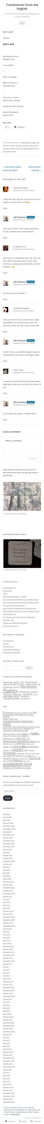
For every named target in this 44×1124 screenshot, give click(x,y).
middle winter (30, 744)
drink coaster (7, 728)
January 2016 (7, 1020)
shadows (27, 753)
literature (23, 741)
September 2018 (9, 926)
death (19, 726)
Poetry (33, 142)
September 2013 (9, 1102)
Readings (17, 694)
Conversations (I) (9, 588)
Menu (22, 23)
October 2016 (8, 993)
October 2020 (8, 858)
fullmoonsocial (20, 730)
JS (24, 738)
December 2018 (8, 917)
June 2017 (6, 970)
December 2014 (8, 1058)
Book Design (32, 682)
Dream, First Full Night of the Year (15, 623)
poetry (13, 148)
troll (28, 761)
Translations (24, 696)
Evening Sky (7, 591)
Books (21, 684)
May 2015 (6, 1043)
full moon (7, 730)
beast (30, 713)
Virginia (19, 766)
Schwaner (9, 753)
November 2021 (9, 846)
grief (29, 734)
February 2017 (8, 981)
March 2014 (7, 1084)
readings (31, 750)
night (11, 747)
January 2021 (7, 855)
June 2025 (6, 820)
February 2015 (8, 1052)
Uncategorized (11, 698)
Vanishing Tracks (9, 766)
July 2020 (6, 867)
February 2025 (8, 823)
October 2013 (8, 1099)
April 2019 (6, 908)
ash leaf (18, 145)
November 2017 (9, 955)
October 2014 (8, 1064)
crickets (14, 727)
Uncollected (25, 698)
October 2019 (8, 890)
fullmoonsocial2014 (10, 734)
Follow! (7, 798)
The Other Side (8, 620)
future (19, 734)
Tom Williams (14, 760)
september (21, 753)
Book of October (10, 684)
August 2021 (7, 849)
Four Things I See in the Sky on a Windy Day (19, 617)
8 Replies (6, 38)
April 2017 (6, 975)
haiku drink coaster (10, 736)
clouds (15, 719)
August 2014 (7, 1069)
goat (24, 733)
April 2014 (6, 1081)
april (15, 713)
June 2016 (6, 1005)
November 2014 (9, 1061)
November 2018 (9, 920)
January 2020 (7, 884)
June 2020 (6, 870)
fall (33, 728)
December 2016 (8, 987)
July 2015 (6, 1037)
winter (28, 768)
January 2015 (7, 1055)
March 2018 (7, 943)
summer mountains (18, 759)
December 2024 (8, 826)
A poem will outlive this (11, 649)
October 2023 (8, 837)
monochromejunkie (21, 308)
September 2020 (9, 861)
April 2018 (6, 940)
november (33, 746)
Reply (5, 208)
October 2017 (8, 958)
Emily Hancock (18, 728)
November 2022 (9, 843)
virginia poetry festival (12, 768)
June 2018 (6, 934)
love (32, 741)
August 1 (6, 643)
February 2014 (8, 1087)
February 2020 (8, 882)
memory (20, 743)
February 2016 (8, 1017)
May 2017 (6, 973)
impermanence (9, 739)
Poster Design (24, 691)
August (20, 713)
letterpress (9, 741)
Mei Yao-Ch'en (11, 744)
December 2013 (8, 1093)
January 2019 (7, 914)
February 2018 (8, 946)
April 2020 (6, 876)
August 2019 (7, 896)
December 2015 (8, 1022)
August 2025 (7, 817)
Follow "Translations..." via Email (16, 776)
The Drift (19, 148)
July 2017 (6, 967)
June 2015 (6, 1040)
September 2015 (9, 1031)
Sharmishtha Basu (20, 188)
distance (31, 727)
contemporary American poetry (18, 722)
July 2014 (6, 1072)
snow (5, 756)
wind (23, 768)
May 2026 (6, 814)
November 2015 (9, 1025)
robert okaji (18, 370)
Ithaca (18, 738)
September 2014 (9, 1067)
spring (11, 755)
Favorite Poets (31, 684)
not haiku (6, 148)
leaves (28, 739)
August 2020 (7, 864)
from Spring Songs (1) (11, 626)
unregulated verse (30, 148)
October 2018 (8, 923)
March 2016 (7, 1014)
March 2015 (7, 1049)
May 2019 (6, 905)
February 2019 (8, 911)
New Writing (25, 142)
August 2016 (7, 999)
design (25, 727)
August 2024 (7, 832)
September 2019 (9, 893)
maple (37, 741)
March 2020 (7, 879)
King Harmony (8, 641)
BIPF (23, 682)
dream (37, 727)
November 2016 (9, 990)
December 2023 (8, 835)
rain (26, 750)
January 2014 (7, 1090)
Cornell (7, 726)
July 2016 (6, 1002)
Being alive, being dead (11, 652)
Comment (32, 458)
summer (7, 758)
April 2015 (6, 1046)
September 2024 (9, 829)
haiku (31, 145)
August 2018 (7, 929)
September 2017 (9, 961)
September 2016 (9, 996)
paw (10, 750)
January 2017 (7, 984)
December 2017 (8, 952)
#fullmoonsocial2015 (11, 682)
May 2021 (6, 852)
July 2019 (6, 899)
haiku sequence (23, 736)
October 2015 (8, 1028)
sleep (37, 753)
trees (24, 761)
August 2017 (7, 964)
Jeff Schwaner (19, 217)
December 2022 (8, 840)
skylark (33, 753)
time (4, 761)
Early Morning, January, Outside (14, 596)
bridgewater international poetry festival (18, 715)
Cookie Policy (15, 1114)
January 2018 (7, 949)
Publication (7, 694)
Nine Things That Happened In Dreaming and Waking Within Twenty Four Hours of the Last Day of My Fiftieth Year (21, 611)
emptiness (27, 728)
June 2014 (6, 1075)
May (4, 744)
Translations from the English (22, 7)
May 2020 (6, 873)
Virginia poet (26, 766)
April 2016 (6, 1011)
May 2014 (6, 1078)
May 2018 (6, 937)
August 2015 (7, 1034)
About (5, 594)
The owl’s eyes (8, 646)
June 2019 (6, 902)
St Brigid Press (19, 246)
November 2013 (9, 1096)
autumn (25, 713)
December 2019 (8, 887)
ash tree (25, 145)
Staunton (20, 756)
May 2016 (6, 1008)
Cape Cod (8, 718)
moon (36, 145)
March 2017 (7, 978)
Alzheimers (9, 712)
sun (27, 759)
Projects (34, 691)
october (6, 750)
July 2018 (6, 931)
